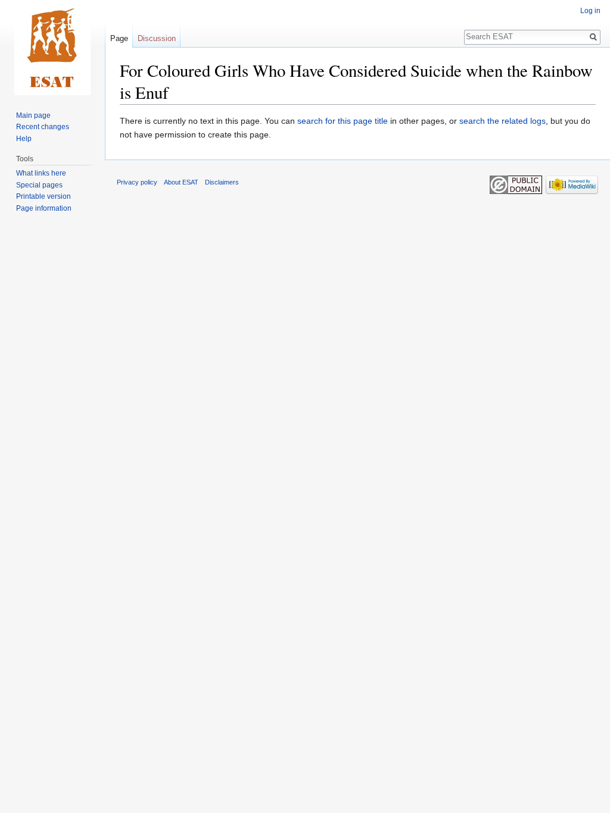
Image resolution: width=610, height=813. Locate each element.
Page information (43, 208)
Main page (33, 115)
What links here (41, 173)
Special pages (39, 185)
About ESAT (181, 182)
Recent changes (42, 127)
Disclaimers (222, 182)
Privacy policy (137, 182)
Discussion (157, 38)
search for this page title (342, 121)
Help (24, 139)
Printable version (43, 196)
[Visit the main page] (52, 47)
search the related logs (502, 121)
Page (119, 38)
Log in (590, 11)
